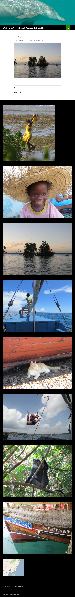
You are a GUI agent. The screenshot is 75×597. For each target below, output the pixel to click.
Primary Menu (72, 27)
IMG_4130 (42, 40)
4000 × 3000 (33, 40)
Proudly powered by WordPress (11, 594)
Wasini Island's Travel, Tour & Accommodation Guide (23, 28)
